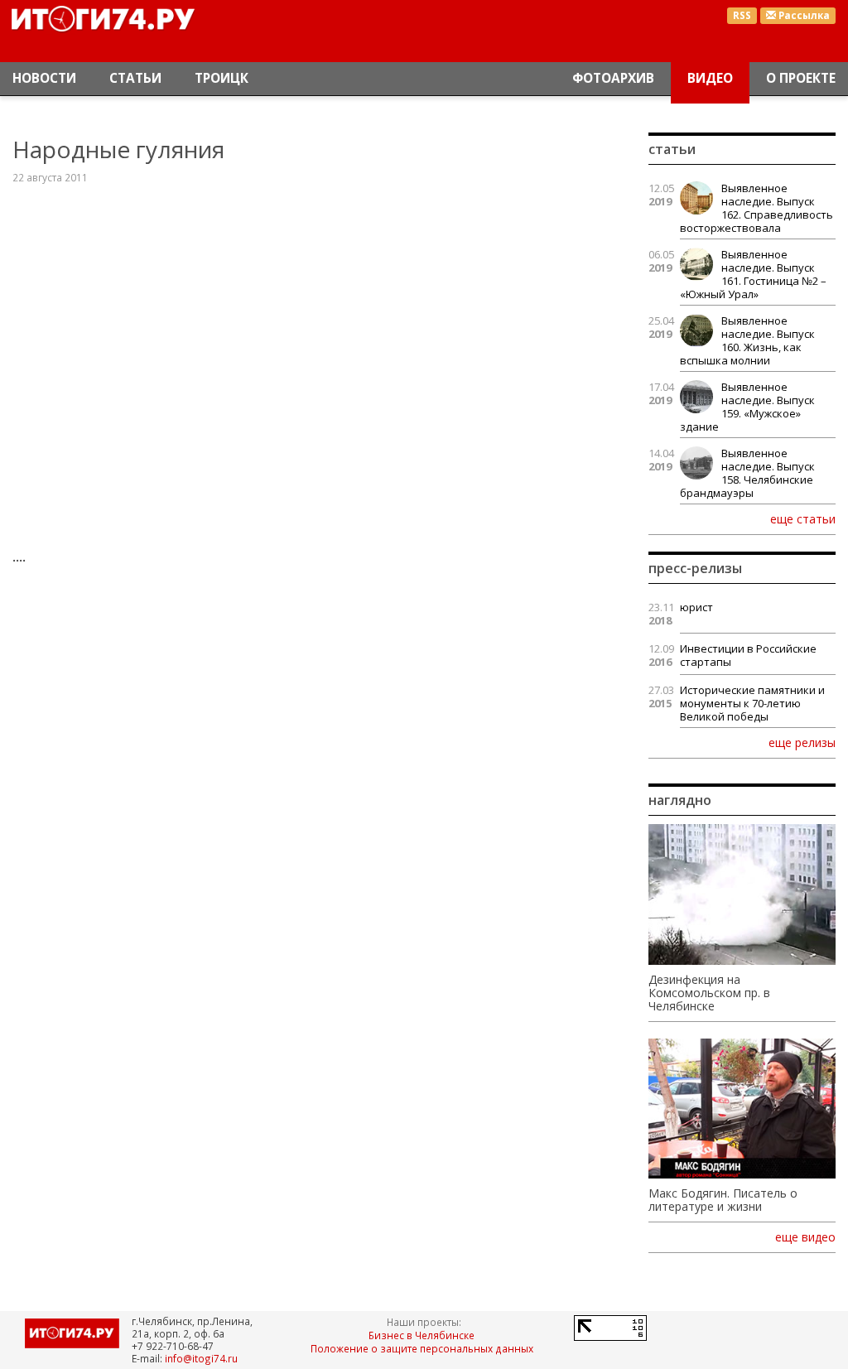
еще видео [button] (805, 1237)
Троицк (221, 78)
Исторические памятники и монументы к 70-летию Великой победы (752, 703)
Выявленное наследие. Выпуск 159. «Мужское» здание (747, 406)
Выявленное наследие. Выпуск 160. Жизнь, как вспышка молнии (747, 340)
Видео (710, 78)
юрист (696, 607)
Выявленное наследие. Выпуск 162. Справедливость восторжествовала (756, 208)
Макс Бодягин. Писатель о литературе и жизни (722, 1200)
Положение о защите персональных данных (422, 1348)
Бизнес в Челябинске (422, 1335)
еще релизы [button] (802, 742)
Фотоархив (613, 78)
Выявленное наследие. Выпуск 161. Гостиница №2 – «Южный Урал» (753, 274)
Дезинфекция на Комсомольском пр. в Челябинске (709, 993)
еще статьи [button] (803, 518)
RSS (742, 15)
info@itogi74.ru (201, 1358)
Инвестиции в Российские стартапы (748, 655)
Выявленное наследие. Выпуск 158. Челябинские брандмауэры (747, 473)
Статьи (135, 78)
